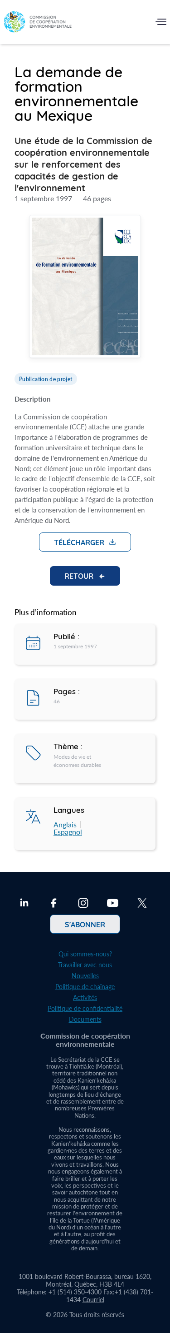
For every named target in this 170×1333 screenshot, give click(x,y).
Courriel (93, 1299)
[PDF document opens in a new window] (85, 287)
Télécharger (79, 542)
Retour (78, 575)
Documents (85, 1019)
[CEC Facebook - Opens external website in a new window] (53, 904)
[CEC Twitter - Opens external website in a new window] (142, 904)
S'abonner (85, 924)
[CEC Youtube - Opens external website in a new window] (112, 904)
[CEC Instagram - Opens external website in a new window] (83, 904)
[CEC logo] (38, 24)
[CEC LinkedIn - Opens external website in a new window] (24, 904)
